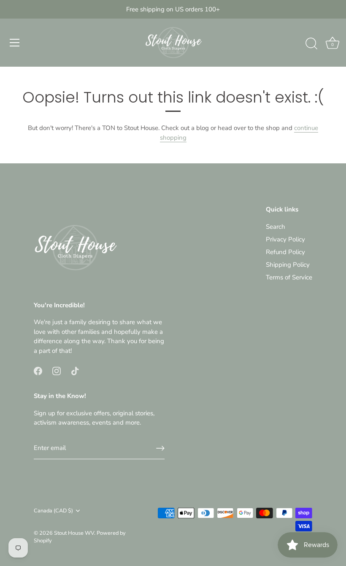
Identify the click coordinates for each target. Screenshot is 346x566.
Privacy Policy (285, 239)
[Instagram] (56, 370)
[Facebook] (38, 370)
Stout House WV (74, 533)
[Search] (311, 44)
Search (275, 226)
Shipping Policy (288, 264)
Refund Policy (285, 252)
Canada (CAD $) (53, 511)
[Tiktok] (75, 370)
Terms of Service (289, 277)
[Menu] (14, 42)
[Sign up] (160, 448)
